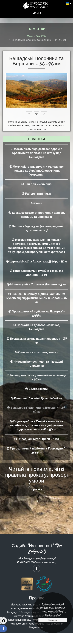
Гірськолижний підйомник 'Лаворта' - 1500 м (37, 313)
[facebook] (3, 628)
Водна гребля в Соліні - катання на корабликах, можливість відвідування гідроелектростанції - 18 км (36, 425)
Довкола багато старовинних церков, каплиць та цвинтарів (38, 215)
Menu (36, 13)
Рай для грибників (37, 194)
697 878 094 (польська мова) (38, 562)
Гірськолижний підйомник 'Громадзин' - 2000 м (37, 450)
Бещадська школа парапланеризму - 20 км (37, 341)
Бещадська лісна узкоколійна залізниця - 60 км (37, 377)
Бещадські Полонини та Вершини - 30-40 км (38, 410)
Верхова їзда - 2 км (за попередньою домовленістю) (37, 228)
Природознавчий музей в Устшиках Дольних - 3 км (37, 273)
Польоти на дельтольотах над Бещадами (38, 327)
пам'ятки (41, 36)
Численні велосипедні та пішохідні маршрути (38, 364)
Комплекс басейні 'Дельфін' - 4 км (37, 398)
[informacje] (3, 620)
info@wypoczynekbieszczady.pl (38, 558)
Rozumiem (52, 620)
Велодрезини (38, 389)
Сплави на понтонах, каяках (38, 352)
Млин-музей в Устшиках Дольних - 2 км (38, 284)
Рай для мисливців (38, 184)
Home (30, 36)
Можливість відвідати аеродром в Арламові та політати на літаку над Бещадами (37, 153)
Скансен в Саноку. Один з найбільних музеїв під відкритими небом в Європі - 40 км (36, 298)
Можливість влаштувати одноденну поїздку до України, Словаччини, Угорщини (38, 171)
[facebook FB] (36, 568)
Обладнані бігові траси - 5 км (38, 439)
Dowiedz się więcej (52, 615)
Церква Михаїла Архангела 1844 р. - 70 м (38, 261)
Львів (37, 203)
